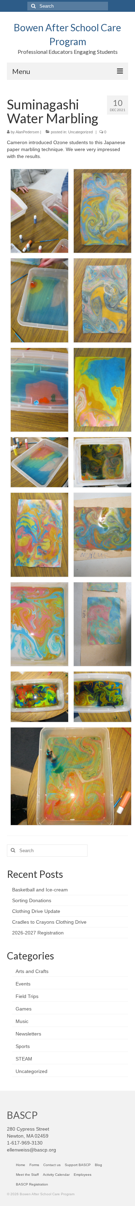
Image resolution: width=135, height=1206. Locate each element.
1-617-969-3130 (25, 1143)
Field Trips (27, 996)
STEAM (24, 1059)
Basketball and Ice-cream (40, 889)
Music (22, 1021)
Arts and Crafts (32, 971)
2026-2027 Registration (38, 932)
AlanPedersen (27, 132)
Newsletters (28, 1034)
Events (23, 984)
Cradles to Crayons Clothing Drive (49, 922)
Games (24, 1009)
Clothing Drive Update (36, 911)
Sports (23, 1046)
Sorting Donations (31, 900)
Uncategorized (80, 132)
